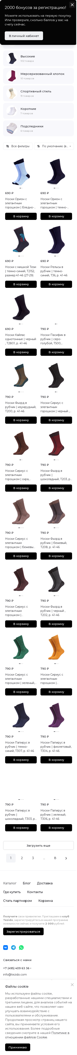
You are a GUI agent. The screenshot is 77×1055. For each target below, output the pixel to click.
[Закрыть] (69, 980)
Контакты (35, 892)
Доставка (45, 883)
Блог (27, 883)
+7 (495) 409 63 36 (16, 968)
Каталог (9, 883)
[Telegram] (13, 947)
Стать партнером (17, 901)
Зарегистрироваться (23, 931)
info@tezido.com (15, 974)
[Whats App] (21, 947)
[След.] (66, 858)
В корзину (21, 216)
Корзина (45, 901)
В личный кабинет (24, 36)
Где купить (12, 892)
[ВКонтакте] (5, 947)
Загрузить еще (38, 845)
